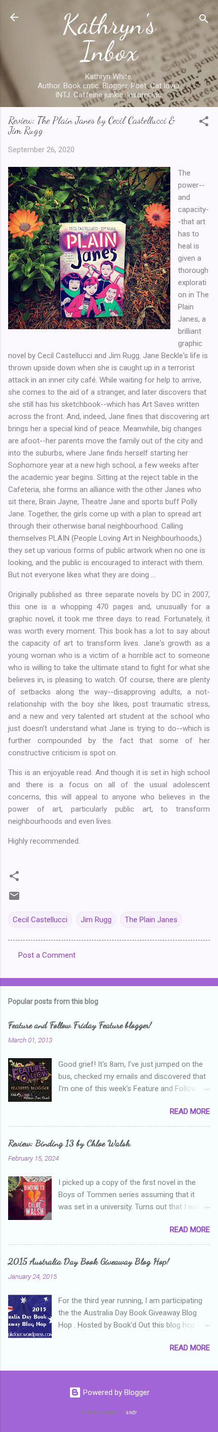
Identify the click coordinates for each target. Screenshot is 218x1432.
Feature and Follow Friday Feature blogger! (80, 1024)
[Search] (204, 20)
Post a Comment (47, 955)
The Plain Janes (151, 919)
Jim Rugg (96, 919)
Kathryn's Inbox (109, 37)
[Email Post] (14, 899)
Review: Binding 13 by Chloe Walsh (69, 1142)
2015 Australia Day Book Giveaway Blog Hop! (88, 1261)
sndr (131, 1412)
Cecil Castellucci (40, 919)
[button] (204, 123)
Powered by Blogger (115, 1392)
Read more (190, 1111)
